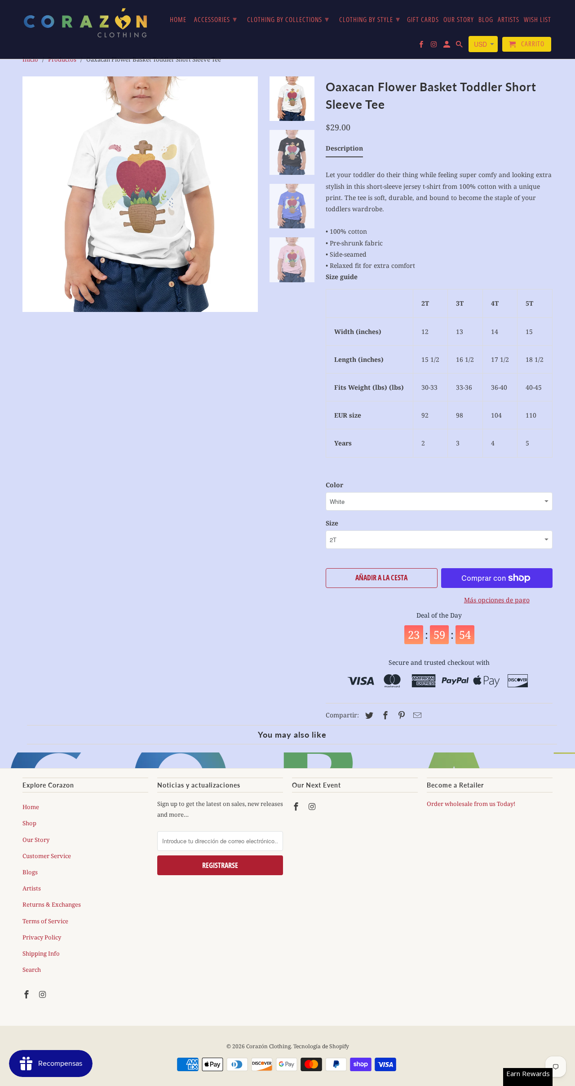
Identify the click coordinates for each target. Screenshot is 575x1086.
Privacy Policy (41, 937)
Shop (29, 823)
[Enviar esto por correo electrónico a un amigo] (416, 715)
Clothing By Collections (288, 18)
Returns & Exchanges (51, 904)
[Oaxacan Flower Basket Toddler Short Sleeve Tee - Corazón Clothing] (140, 194)
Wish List (537, 20)
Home (30, 807)
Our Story (35, 840)
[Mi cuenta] (447, 46)
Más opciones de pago (497, 600)
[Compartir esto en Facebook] (384, 715)
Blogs (30, 872)
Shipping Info (41, 953)
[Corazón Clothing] (85, 22)
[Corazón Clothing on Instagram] (44, 994)
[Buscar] (460, 46)
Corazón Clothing (268, 1046)
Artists (31, 888)
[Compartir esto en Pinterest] (400, 715)
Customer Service (46, 856)
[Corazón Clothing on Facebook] (27, 994)
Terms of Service (45, 921)
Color (334, 485)
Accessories (215, 18)
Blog (485, 20)
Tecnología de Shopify (321, 1046)
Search (31, 970)
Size (332, 523)
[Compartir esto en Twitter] (368, 715)
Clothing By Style (369, 18)
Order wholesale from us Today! (472, 804)
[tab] (344, 149)
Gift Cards (423, 20)
